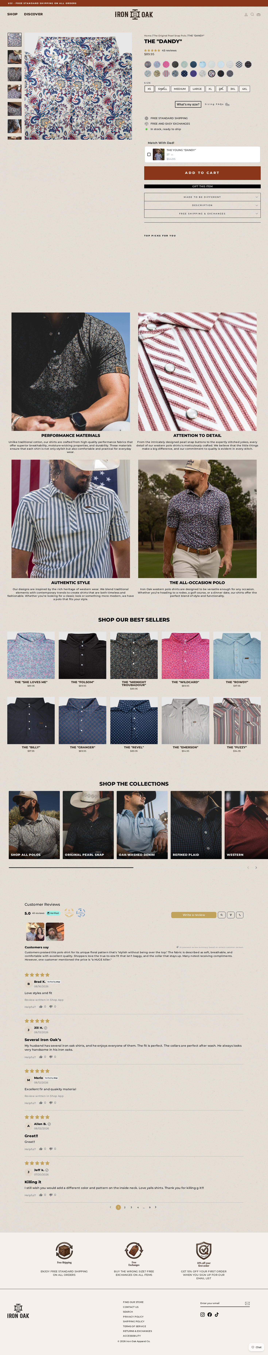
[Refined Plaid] (196, 825)
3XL (232, 89)
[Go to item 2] (55, 932)
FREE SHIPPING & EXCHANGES (202, 213)
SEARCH (128, 1311)
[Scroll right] (256, 868)
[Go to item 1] (35, 932)
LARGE (197, 89)
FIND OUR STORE (133, 1302)
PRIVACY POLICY (133, 1316)
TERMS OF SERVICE (134, 1326)
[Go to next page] (157, 1207)
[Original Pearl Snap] (88, 825)
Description (202, 205)
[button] (152, 50)
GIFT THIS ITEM (202, 186)
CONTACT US (130, 1307)
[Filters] (231, 915)
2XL (221, 89)
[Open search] (222, 915)
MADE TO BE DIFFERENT (202, 197)
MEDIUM (180, 89)
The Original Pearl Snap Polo (169, 35)
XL (210, 89)
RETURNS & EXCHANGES (137, 1331)
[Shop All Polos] (34, 825)
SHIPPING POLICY (133, 1321)
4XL (244, 89)
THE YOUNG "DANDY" (181, 150)
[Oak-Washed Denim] (142, 825)
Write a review (194, 915)
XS (149, 89)
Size (147, 83)
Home (147, 35)
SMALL (162, 89)
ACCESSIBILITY (132, 1335)
